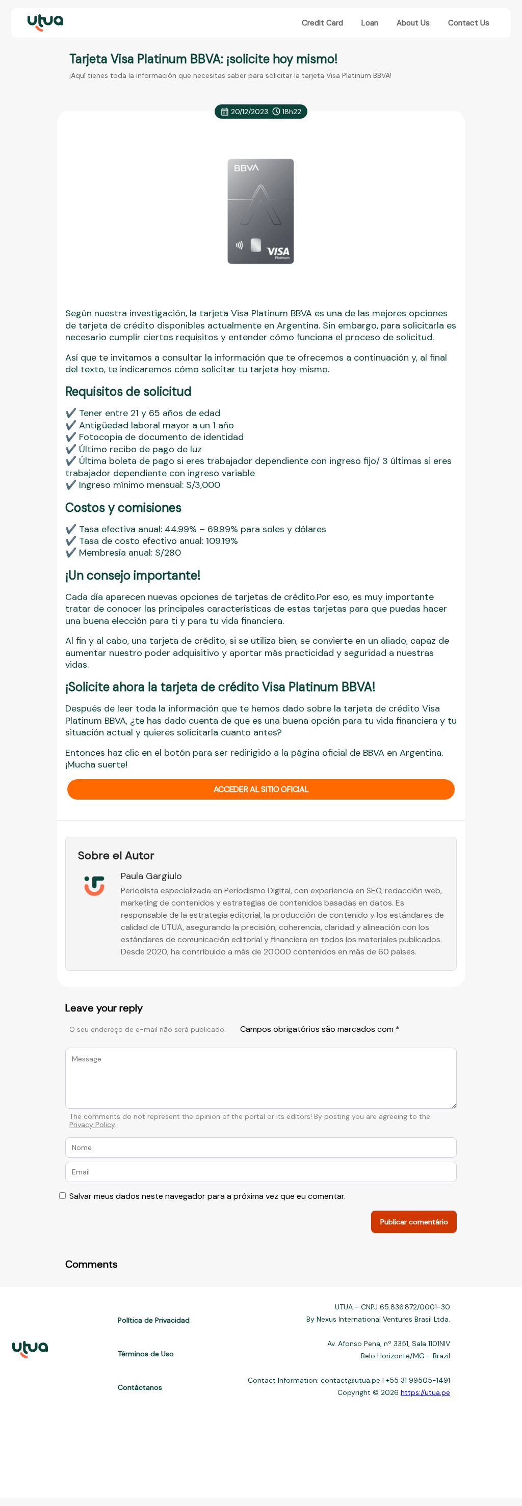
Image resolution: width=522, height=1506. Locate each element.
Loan (369, 23)
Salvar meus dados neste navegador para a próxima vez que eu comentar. (207, 1196)
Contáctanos (140, 1387)
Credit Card (322, 23)
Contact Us (468, 23)
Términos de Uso (146, 1353)
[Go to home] (44, 23)
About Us (413, 23)
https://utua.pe (425, 1392)
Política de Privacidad (154, 1320)
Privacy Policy (92, 1124)
